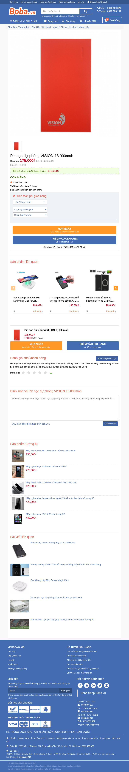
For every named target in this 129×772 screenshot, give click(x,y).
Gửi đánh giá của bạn (107, 358)
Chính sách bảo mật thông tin (79, 673)
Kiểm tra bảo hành (67, 2)
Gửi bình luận (110, 424)
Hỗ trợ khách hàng (29, 2)
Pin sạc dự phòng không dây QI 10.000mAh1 (53, 542)
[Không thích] (23, 373)
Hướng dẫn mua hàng (17, 669)
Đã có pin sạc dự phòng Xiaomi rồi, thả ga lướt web (56, 597)
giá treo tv (63, 16)
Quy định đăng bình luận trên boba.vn (31, 424)
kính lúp (71, 16)
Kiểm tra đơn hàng (48, 2)
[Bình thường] (34, 373)
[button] (64, 230)
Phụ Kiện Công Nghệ (18, 27)
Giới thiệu (13, 2)
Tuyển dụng (13, 664)
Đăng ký (65, 690)
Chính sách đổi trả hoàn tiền (79, 660)
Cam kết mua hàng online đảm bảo (82, 651)
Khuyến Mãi (90, 21)
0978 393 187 (114, 11)
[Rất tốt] (40, 373)
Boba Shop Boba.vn (93, 693)
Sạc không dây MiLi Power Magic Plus (50, 580)
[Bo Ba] (22, 11)
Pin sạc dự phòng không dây (75, 27)
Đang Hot (52, 21)
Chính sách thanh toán (76, 656)
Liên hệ (81, 2)
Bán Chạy (70, 21)
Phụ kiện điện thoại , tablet (45, 27)
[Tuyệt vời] (45, 373)
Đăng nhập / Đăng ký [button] (99, 2)
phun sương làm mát (50, 16)
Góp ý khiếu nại (14, 656)
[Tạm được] (29, 373)
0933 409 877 (114, 8)
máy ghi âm (80, 16)
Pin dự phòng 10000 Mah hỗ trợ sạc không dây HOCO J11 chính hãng (66, 564)
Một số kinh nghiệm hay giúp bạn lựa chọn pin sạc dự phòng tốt (62, 619)
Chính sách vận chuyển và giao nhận (83, 669)
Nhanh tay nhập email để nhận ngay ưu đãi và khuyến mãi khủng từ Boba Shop (39, 685)
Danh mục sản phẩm (24, 21)
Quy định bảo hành (75, 664)
